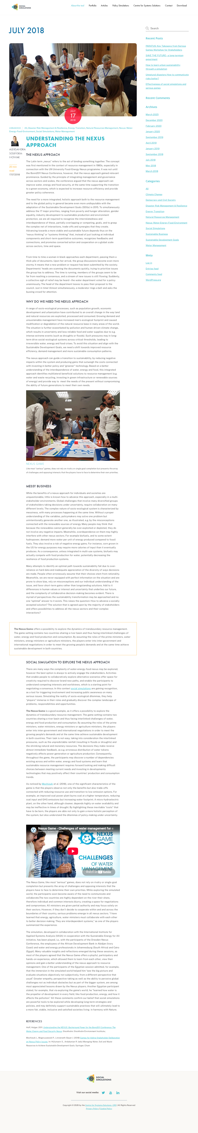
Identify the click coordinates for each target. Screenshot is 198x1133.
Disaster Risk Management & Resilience (47, 128)
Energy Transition (76, 128)
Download (182, 5)
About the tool (77, 5)
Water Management (65, 131)
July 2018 (150, 159)
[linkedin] (118, 1092)
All (25, 128)
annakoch (15, 128)
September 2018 (154, 154)
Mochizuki (47, 784)
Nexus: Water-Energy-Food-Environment (166, 222)
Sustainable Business (157, 234)
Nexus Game (35, 464)
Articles (104, 5)
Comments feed (154, 274)
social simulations (81, 688)
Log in (149, 263)
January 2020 (153, 131)
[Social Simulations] (21, 9)
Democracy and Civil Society (161, 200)
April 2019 (151, 142)
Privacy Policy (92, 1108)
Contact (168, 5)
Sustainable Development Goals (162, 239)
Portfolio (92, 5)
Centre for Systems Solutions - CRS (100, 1105)
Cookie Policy (106, 1108)
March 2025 (152, 114)
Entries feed (152, 268)
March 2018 (152, 171)
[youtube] (111, 1092)
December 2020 (154, 120)
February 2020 (153, 126)
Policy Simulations (120, 5)
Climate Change (154, 194)
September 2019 (154, 137)
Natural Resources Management (102, 128)
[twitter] (103, 1092)
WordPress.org (153, 280)
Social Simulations (45, 131)
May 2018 (151, 165)
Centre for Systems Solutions (146, 5)
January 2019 (152, 148)
